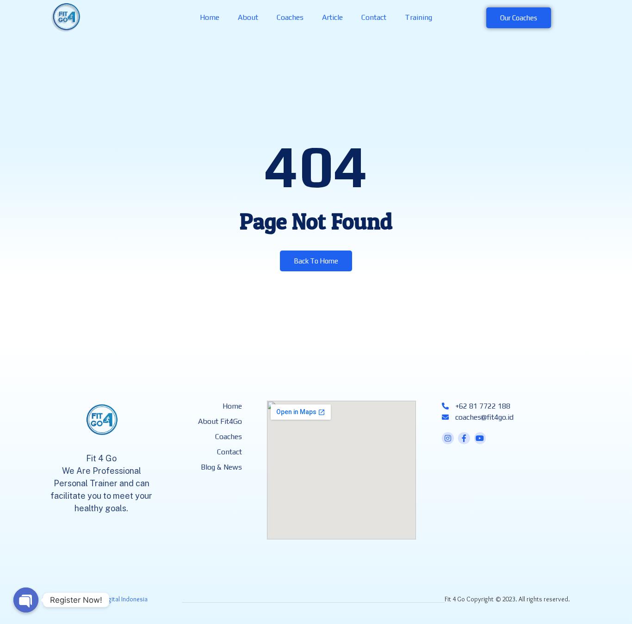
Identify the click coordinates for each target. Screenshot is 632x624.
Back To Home (316, 261)
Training (418, 17)
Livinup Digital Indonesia (115, 599)
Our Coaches (518, 18)
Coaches (290, 17)
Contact (373, 17)
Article (332, 17)
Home (209, 17)
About (248, 17)
